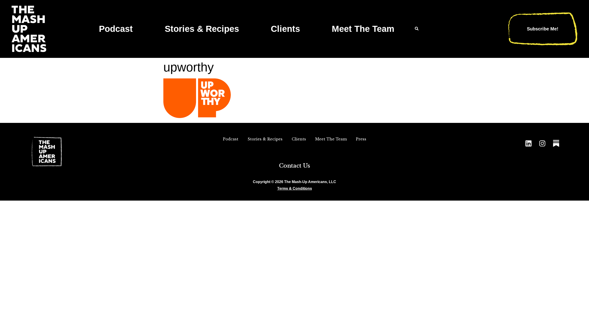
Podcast (116, 29)
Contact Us (294, 165)
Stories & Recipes (202, 29)
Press (361, 139)
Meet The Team (363, 29)
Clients (285, 29)
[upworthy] (197, 116)
